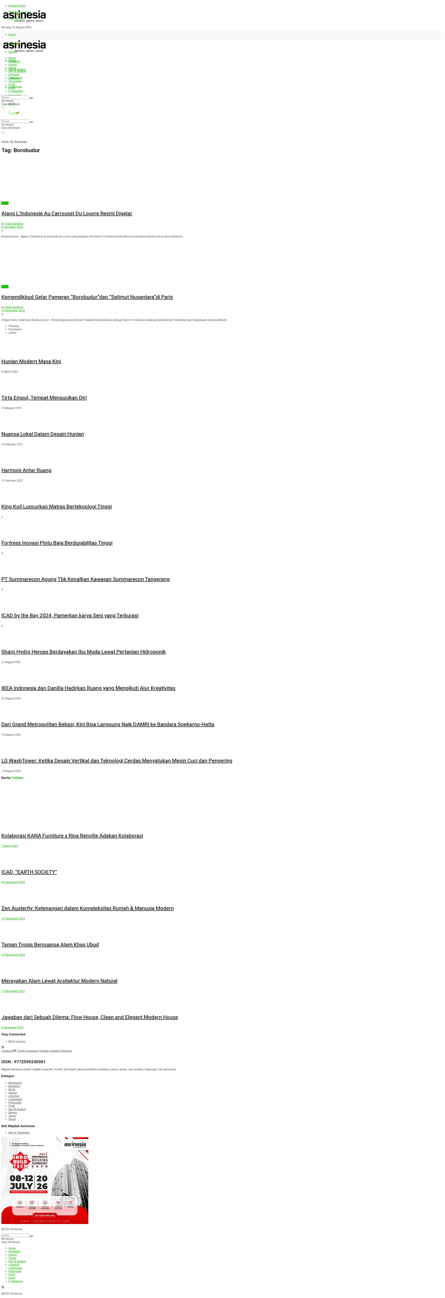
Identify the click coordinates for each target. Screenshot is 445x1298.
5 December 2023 (12, 227)
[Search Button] (31, 98)
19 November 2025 (13, 955)
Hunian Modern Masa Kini (31, 361)
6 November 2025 (12, 1027)
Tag (11, 141)
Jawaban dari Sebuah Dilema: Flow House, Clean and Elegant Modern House (89, 1017)
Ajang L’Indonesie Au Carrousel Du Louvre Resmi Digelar (66, 213)
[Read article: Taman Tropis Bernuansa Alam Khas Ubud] (222, 928)
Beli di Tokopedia (18, 1132)
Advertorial (15, 1083)
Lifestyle (13, 74)
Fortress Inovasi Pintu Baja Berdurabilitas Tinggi (56, 543)
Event (11, 87)
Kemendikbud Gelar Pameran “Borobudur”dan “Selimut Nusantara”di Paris (87, 297)
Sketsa (12, 1112)
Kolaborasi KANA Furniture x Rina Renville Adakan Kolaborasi (72, 836)
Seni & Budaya (17, 69)
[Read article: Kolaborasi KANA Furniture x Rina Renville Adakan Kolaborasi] (222, 805)
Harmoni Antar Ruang (26, 470)
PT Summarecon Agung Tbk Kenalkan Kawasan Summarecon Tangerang (85, 579)
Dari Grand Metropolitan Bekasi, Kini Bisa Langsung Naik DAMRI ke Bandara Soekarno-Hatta (107, 724)
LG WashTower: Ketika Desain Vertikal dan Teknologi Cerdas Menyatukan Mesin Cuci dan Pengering (116, 761)
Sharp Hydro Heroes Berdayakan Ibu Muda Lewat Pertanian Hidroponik (83, 652)
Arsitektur (14, 61)
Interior (12, 64)
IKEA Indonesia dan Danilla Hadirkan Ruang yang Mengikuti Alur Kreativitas (88, 688)
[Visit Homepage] (24, 22)
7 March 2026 (9, 846)
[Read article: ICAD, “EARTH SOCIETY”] (222, 855)
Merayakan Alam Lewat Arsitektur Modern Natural (59, 981)
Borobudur (20, 141)
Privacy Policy (17, 5)
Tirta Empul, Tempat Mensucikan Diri (44, 398)
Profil (11, 84)
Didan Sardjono (14, 223)
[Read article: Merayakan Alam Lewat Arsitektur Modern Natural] (222, 964)
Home (12, 34)
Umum (12, 1119)
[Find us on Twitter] (2, 33)
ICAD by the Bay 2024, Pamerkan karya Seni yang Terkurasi (69, 615)
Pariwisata (14, 81)
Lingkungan (15, 86)
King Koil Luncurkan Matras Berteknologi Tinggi (56, 506)
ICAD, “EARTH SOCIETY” (29, 872)
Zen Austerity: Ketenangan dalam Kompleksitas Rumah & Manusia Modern (87, 908)
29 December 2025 (13, 882)
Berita (5, 203)
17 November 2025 (13, 991)
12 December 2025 (13, 918)
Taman (12, 68)
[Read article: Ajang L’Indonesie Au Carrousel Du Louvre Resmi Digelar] (222, 179)
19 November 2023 (13, 310)
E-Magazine (15, 91)
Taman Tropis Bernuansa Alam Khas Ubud (50, 944)
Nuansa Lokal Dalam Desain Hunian (42, 434)
